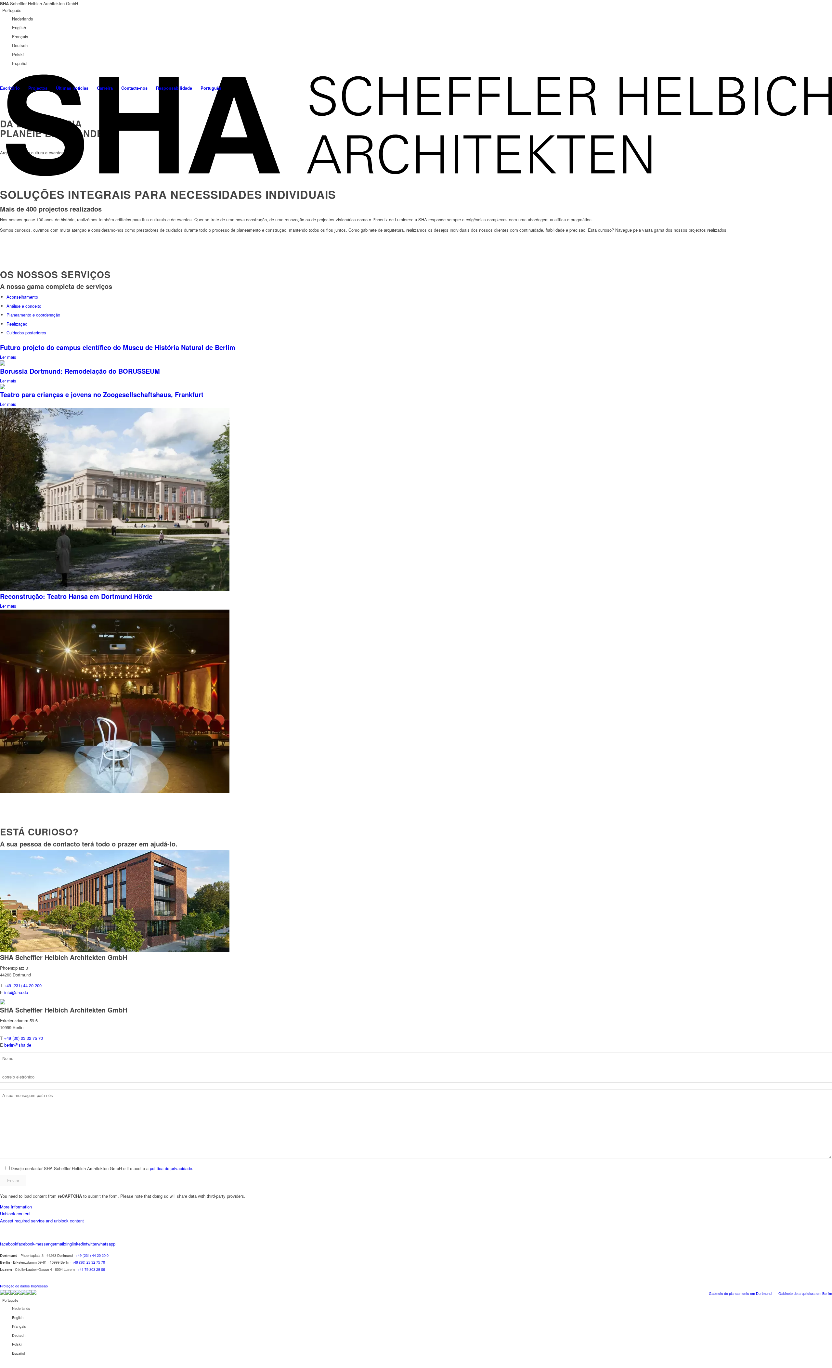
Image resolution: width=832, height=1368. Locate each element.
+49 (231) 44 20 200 (23, 985)
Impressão (39, 1285)
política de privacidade (171, 1168)
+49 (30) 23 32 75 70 (23, 1038)
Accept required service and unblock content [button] (42, 1221)
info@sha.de (16, 992)
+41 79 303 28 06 (91, 1269)
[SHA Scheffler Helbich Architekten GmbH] (417, 124)
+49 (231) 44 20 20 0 (92, 1255)
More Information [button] (16, 1207)
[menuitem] (38, 88)
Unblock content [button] (15, 1213)
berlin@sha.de (17, 1045)
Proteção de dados (15, 1285)
